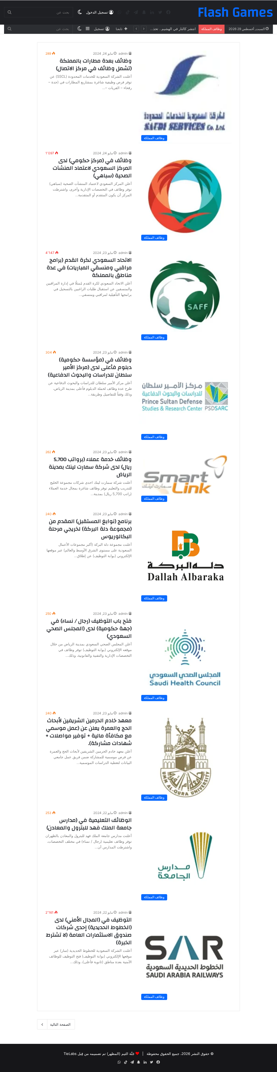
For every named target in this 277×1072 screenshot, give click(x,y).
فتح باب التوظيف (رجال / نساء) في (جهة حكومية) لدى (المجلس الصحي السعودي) (89, 628)
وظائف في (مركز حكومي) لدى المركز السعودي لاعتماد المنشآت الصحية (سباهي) (92, 168)
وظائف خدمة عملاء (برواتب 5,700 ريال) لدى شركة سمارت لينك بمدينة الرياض (90, 466)
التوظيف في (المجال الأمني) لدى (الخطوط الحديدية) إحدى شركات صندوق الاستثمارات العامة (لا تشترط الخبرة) (89, 931)
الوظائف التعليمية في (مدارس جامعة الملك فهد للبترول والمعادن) (89, 824)
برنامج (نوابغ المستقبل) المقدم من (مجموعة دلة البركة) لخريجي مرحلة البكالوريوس (90, 528)
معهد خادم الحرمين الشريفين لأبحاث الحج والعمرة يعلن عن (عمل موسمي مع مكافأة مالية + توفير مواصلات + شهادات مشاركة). (88, 731)
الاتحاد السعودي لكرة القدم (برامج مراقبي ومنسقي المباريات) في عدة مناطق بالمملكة (89, 267)
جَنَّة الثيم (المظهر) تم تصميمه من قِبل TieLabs (99, 1053)
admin (123, 53)
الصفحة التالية (60, 1024)
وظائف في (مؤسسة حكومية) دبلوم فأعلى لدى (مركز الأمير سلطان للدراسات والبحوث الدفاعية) (90, 367)
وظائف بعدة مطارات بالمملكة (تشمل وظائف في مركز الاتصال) (94, 64)
